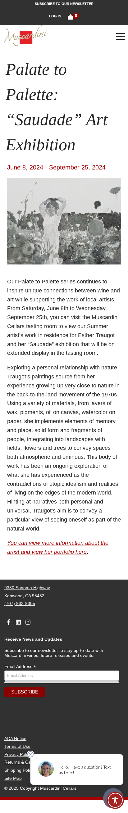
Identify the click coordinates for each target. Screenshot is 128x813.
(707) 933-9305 (19, 603)
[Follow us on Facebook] (8, 621)
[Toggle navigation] (120, 37)
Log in (55, 16)
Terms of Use (17, 746)
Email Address (20, 667)
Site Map (13, 778)
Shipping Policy (19, 770)
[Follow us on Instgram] (28, 621)
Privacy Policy (17, 754)
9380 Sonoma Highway (27, 587)
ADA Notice (15, 738)
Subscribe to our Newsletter (64, 4)
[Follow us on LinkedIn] (18, 621)
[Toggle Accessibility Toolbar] (115, 800)
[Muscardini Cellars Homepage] (41, 36)
